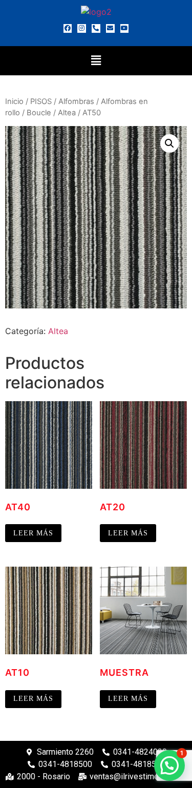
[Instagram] (81, 28)
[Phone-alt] (96, 28)
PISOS (41, 101)
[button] (95, 60)
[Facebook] (67, 28)
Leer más (33, 533)
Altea (67, 112)
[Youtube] (124, 28)
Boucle (39, 112)
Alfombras (76, 101)
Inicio (14, 101)
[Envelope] (110, 28)
